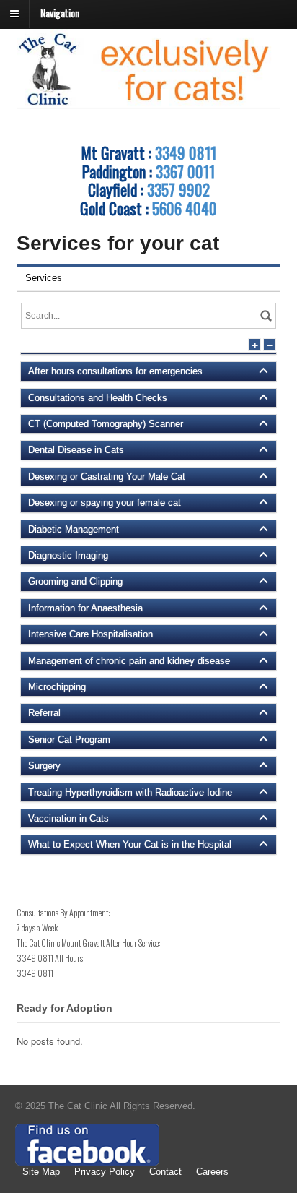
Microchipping (57, 686)
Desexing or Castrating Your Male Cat (106, 476)
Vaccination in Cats (68, 818)
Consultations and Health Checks (97, 397)
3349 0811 (185, 152)
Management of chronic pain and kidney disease (129, 660)
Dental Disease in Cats (76, 449)
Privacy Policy (104, 1171)
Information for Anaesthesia (85, 608)
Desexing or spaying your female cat (104, 502)
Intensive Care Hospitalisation (90, 634)
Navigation (59, 12)
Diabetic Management (73, 529)
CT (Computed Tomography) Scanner (105, 423)
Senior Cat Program (69, 739)
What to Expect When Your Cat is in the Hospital (129, 844)
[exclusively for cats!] (149, 101)
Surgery (44, 765)
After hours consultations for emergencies (115, 371)
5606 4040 (184, 208)
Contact (165, 1171)
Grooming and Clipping (75, 581)
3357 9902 (178, 189)
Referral (44, 712)
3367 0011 (185, 171)
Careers (212, 1171)
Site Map (41, 1171)
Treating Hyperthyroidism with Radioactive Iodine (130, 792)
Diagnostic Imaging (68, 555)
